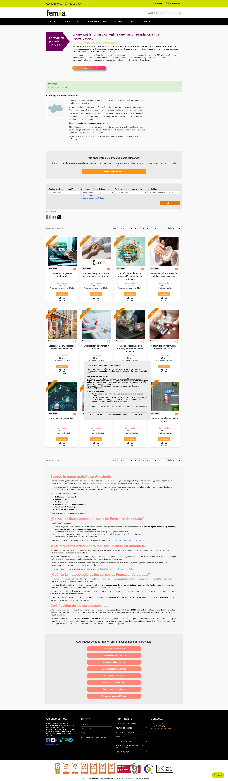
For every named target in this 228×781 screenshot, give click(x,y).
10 (163, 228)
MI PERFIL (85, 724)
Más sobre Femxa (53, 745)
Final (178, 228)
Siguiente (170, 228)
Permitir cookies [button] (95, 414)
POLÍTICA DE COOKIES (124, 728)
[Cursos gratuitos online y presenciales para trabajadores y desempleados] (57, 13)
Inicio (52, 22)
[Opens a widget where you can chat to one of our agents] (217, 775)
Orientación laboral (97, 22)
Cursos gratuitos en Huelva (114, 676)
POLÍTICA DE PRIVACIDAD (125, 732)
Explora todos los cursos (114, 172)
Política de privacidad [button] (124, 407)
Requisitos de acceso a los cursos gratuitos (117, 569)
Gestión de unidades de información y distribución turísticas (130, 276)
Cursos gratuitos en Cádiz (114, 689)
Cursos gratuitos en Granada (114, 669)
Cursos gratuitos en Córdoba (114, 655)
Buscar (171, 203)
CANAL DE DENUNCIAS (124, 741)
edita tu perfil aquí (109, 51)
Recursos (118, 22)
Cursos (65, 22)
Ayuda (132, 22)
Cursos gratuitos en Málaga (114, 696)
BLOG (83, 733)
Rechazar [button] (138, 414)
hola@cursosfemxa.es (161, 728)
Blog (79, 22)
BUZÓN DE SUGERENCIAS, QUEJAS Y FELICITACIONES (129, 746)
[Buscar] (180, 13)
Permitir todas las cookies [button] (117, 414)
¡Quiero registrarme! (173, 3)
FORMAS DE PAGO (122, 752)
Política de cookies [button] (107, 407)
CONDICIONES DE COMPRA (126, 724)
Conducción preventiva (62, 418)
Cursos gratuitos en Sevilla (114, 648)
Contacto (146, 22)
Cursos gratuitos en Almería (114, 682)
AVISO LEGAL (121, 737)
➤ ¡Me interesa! (89, 68)
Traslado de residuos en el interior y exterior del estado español (130, 349)
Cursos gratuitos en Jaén (114, 662)
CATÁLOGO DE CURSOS (89, 729)
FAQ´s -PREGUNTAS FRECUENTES (93, 737)
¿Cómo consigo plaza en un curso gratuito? (128, 540)
